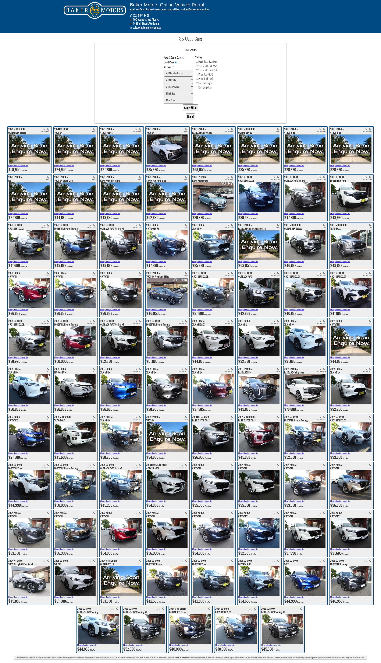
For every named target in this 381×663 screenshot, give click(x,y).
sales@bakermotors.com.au (147, 28)
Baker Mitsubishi (208, 661)
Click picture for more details (18, 165)
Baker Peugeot (219, 661)
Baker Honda (197, 661)
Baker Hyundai (187, 661)
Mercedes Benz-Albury (174, 661)
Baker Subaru (161, 661)
